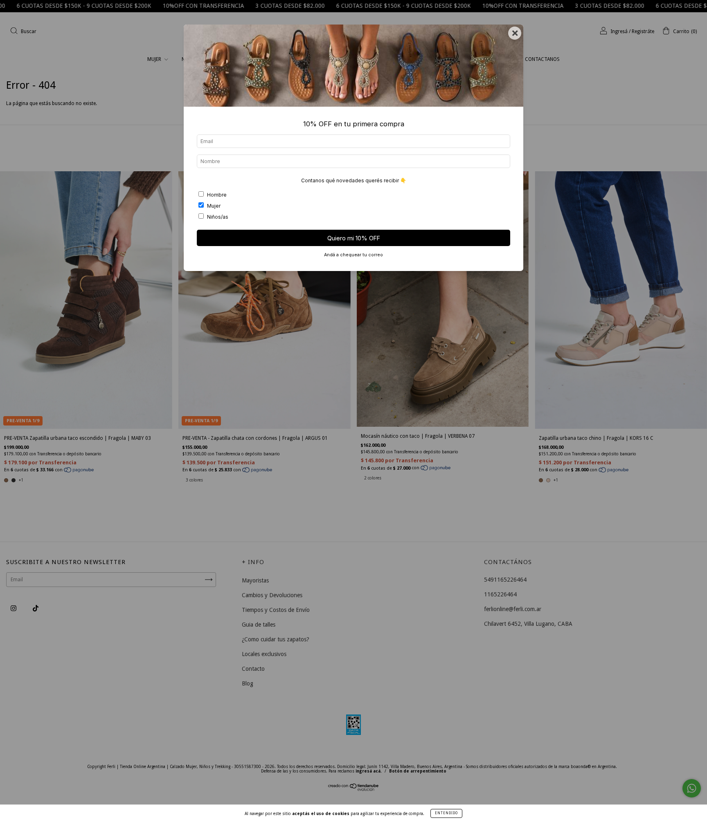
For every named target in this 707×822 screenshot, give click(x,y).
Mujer (214, 206)
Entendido (446, 813)
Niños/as (217, 217)
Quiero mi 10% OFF (353, 238)
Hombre (217, 195)
